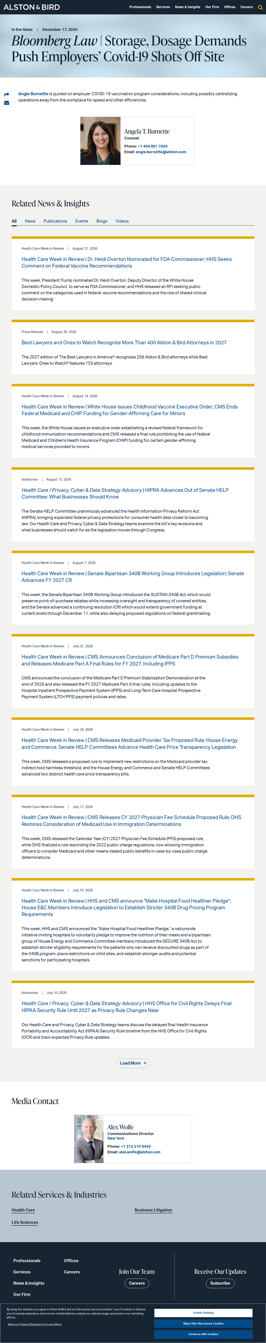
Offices (229, 7)
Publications (55, 221)
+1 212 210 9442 (136, 1147)
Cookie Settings (203, 1313)
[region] (133, 1323)
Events (81, 221)
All (14, 221)
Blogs (101, 221)
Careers (246, 7)
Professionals (140, 7)
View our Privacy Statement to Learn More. (35, 1324)
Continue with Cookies (203, 1334)
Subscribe (220, 1283)
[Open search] (260, 7)
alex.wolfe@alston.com (139, 1152)
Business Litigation (153, 1210)
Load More (130, 1063)
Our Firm (212, 7)
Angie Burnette (33, 94)
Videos (122, 221)
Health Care (23, 1210)
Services (163, 7)
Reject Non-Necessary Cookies (203, 1323)
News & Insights (187, 7)
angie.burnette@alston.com (161, 152)
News (30, 221)
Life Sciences (25, 1222)
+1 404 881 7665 (153, 146)
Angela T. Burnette (147, 131)
